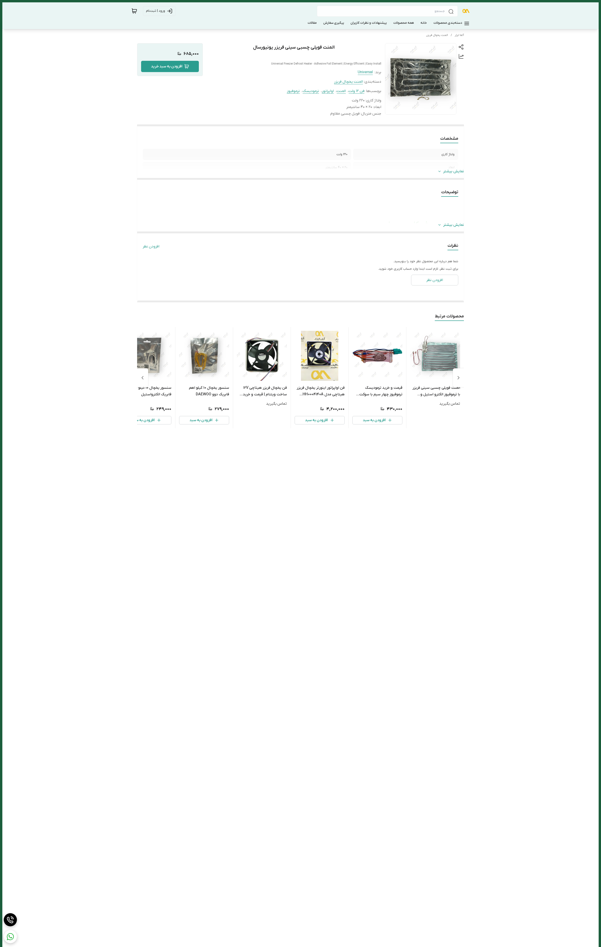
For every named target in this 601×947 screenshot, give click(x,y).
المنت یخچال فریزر (437, 35)
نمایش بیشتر (453, 171)
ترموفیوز (293, 91)
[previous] (458, 377)
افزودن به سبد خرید (166, 66)
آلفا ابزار (459, 35)
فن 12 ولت (356, 91)
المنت (341, 91)
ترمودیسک (311, 91)
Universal (365, 72)
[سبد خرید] (134, 11)
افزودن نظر (151, 246)
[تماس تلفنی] (10, 919)
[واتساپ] (10, 936)
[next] (142, 377)
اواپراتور (328, 91)
